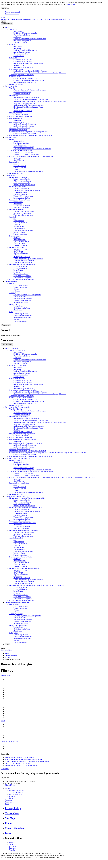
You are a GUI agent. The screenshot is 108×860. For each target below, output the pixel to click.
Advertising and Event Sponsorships (21, 75)
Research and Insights (21, 285)
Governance (13, 44)
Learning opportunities (21, 143)
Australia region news (21, 314)
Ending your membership (22, 183)
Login (3, 21)
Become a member (11, 86)
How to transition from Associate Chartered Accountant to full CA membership (40, 101)
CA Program (18, 120)
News (11, 312)
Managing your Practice (21, 194)
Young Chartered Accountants (24, 262)
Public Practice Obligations (23, 278)
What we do (13, 29)
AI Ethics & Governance (22, 205)
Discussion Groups (20, 240)
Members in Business (16, 209)
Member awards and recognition (24, 185)
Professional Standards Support (24, 260)
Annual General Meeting (22, 52)
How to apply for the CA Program (20, 116)
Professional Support (20, 192)
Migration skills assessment (18, 130)
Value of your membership (22, 181)
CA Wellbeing (18, 251)
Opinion (16, 289)
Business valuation (20, 232)
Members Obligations (21, 268)
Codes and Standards (21, 274)
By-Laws (17, 272)
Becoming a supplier (20, 42)
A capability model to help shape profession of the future (32, 149)
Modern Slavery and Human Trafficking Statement (30, 71)
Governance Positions (21, 54)
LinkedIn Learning (20, 145)
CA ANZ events (19, 160)
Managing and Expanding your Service (27, 190)
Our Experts (18, 310)
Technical (12, 217)
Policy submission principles (23, 298)
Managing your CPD (16, 173)
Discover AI (18, 204)
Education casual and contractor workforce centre (30, 39)
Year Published (6, 675)
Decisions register (19, 65)
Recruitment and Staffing (22, 198)
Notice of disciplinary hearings (24, 67)
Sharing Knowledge (20, 321)
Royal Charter (18, 270)
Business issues (19, 226)
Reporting (17, 224)
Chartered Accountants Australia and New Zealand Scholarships (30, 135)
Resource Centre (14, 236)
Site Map (10, 818)
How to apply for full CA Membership (26, 97)
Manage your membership (18, 177)
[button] (7, 24)
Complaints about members (23, 61)
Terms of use (70, 4)
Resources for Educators (22, 94)
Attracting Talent (19, 243)
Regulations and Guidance (22, 276)
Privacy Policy (13, 808)
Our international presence (22, 41)
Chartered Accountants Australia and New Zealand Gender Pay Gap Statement (40, 73)
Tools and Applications (21, 207)
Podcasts (16, 319)
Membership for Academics (23, 111)
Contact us (34, 19)
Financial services (19, 228)
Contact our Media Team (22, 308)
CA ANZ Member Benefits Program (21, 279)
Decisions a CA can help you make (25, 33)
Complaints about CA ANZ (23, 59)
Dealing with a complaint (22, 257)
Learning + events (11, 137)
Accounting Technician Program (24, 103)
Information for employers (22, 92)
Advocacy (12, 293)
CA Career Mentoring (21, 253)
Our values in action (16, 69)
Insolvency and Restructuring (23, 230)
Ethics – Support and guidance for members (28, 259)
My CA (67, 19)
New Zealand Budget (21, 302)
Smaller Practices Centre (17, 187)
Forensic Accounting (20, 168)
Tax (15, 219)
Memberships (13, 95)
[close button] (8, 8)
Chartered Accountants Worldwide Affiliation (29, 80)
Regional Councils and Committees (25, 50)
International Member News (23, 315)
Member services (10, 175)
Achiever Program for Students (24, 126)
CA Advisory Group (20, 249)
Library (40, 19)
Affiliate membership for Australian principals (29, 105)
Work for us (17, 37)
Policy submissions (20, 296)
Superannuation (19, 221)
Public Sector (18, 255)
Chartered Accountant (21, 114)
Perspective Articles (20, 287)
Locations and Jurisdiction (9, 741)
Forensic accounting (20, 234)
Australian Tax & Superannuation (20, 150)
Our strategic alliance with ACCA (25, 82)
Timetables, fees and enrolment (19, 128)
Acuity (62, 19)
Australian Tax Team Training (23, 152)
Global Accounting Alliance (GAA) (25, 78)
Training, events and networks (24, 211)
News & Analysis (11, 281)
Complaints (13, 58)
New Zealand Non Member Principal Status (28, 107)
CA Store (47, 19)
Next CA (17, 109)
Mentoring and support (16, 247)
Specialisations (14, 162)
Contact (9, 823)
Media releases (18, 306)
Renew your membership (22, 179)
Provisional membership (17, 122)
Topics (3, 721)
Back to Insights (6, 650)
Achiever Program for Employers (25, 124)
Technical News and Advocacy (24, 196)
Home (3, 17)
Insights (11, 283)
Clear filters (5, 769)
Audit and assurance (20, 223)
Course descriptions (15, 118)
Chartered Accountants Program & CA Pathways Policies (28, 132)
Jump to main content (12, 14)
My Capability (55, 19)
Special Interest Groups (21, 241)
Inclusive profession (16, 84)
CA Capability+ (19, 141)
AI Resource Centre (16, 202)
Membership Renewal (8, 19)
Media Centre (13, 304)
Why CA (12, 88)
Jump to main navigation (13, 12)
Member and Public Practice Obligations (22, 264)
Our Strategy (18, 31)
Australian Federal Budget (22, 300)
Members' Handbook (21, 266)
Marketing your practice (21, 245)
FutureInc (17, 291)
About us (8, 27)
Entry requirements (15, 113)
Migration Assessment (23, 19)
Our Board (17, 48)
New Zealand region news (22, 317)
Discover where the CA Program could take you (30, 90)
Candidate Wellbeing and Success (25, 133)
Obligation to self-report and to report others (28, 63)
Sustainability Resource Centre (19, 200)
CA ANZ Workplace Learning (24, 147)
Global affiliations (15, 77)
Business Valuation (20, 166)
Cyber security (18, 792)
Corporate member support (22, 213)
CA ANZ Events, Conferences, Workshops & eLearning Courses (31, 156)
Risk (15, 164)
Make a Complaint (15, 828)
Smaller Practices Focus (21, 188)
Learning (12, 139)
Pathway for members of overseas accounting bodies (31, 99)
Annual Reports (19, 56)
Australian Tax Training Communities (26, 154)
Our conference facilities (22, 35)
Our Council (18, 46)
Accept (4, 8)
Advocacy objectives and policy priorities (27, 295)
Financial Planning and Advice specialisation (28, 171)
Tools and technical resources (23, 215)
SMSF (16, 169)
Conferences (18, 158)
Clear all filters (10, 785)
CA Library (17, 238)
